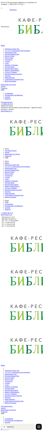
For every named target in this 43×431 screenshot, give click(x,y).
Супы (7, 63)
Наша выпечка (10, 77)
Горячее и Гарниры (11, 65)
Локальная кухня (10, 52)
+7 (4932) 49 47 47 (7, 104)
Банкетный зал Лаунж (8, 84)
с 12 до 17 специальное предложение (17, 51)
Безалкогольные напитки (13, 74)
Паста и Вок (9, 58)
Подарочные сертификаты (14, 95)
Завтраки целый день (12, 49)
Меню (3, 45)
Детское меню (9, 67)
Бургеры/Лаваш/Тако (12, 54)
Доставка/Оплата (6, 102)
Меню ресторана (10, 81)
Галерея (7, 97)
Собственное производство (14, 79)
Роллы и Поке (9, 56)
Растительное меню (11, 68)
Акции (3, 86)
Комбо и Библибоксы (12, 70)
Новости (8, 99)
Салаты (7, 61)
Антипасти (8, 59)
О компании (9, 93)
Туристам (4, 88)
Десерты (8, 76)
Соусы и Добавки (11, 72)
